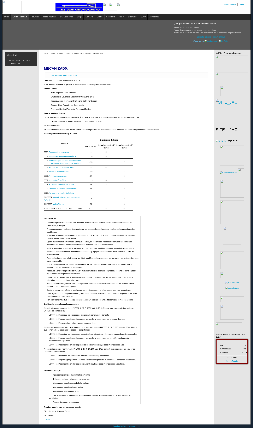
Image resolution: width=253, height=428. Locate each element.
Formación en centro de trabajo (61, 193)
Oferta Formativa (57, 53)
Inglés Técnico (58, 204)
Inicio (46, 53)
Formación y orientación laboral (61, 185)
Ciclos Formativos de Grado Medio (78, 53)
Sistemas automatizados (59, 172)
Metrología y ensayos (57, 176)
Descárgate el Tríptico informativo (64, 75)
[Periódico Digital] (232, 299)
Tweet (47, 419)
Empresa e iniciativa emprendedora (63, 189)
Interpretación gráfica (57, 180)
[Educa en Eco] (232, 288)
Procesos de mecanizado (59, 152)
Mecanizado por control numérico (62, 156)
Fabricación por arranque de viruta (63, 168)
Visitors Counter (232, 361)
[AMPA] (232, 260)
